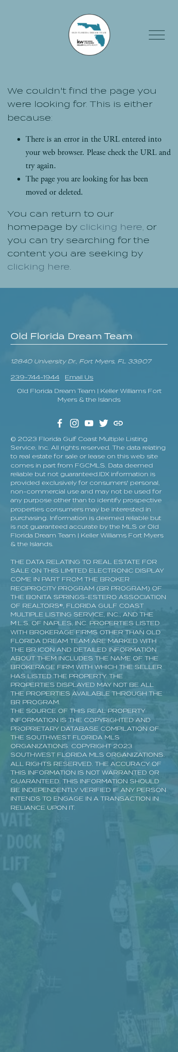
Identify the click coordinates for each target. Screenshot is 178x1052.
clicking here (111, 227)
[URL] (118, 423)
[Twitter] (103, 423)
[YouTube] (89, 423)
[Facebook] (59, 423)
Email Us (79, 377)
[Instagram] (74, 423)
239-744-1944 (34, 377)
